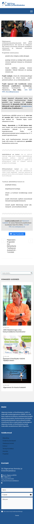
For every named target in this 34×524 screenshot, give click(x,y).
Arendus (5, 451)
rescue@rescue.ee (26, 106)
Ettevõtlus (6, 438)
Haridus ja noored (8, 443)
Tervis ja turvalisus (8, 448)
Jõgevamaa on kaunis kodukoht (14, 388)
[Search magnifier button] (31, 273)
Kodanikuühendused (9, 440)
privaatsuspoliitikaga (16, 511)
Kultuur (5, 446)
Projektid (5, 454)
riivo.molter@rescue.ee (18, 227)
